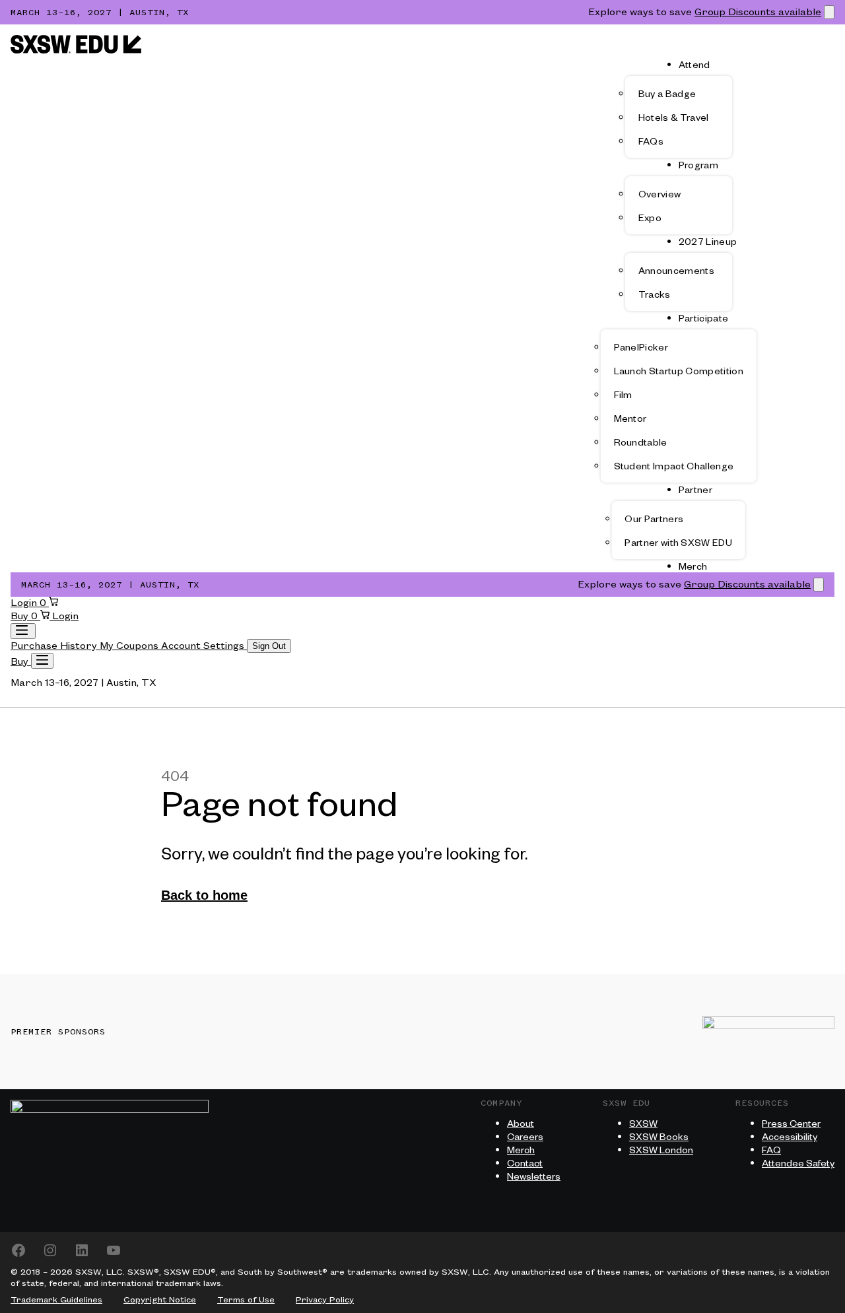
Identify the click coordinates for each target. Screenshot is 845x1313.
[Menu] (42, 661)
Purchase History (55, 646)
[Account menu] (23, 631)
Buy (21, 616)
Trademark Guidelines (56, 1299)
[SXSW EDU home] (76, 51)
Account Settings (204, 646)
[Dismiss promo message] (829, 12)
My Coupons (130, 646)
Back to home (204, 895)
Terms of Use (246, 1299)
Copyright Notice (159, 1299)
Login (25, 603)
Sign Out (269, 646)
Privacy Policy (325, 1299)
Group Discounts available (757, 12)
